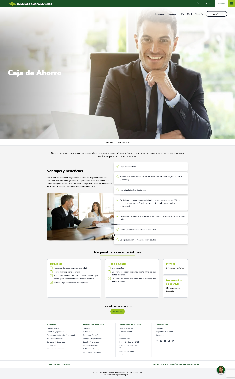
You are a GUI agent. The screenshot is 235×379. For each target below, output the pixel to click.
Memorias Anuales (90, 345)
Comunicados (52, 345)
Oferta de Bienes (126, 328)
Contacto (199, 14)
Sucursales (160, 335)
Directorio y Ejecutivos (55, 332)
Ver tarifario (118, 311)
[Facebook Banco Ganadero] (157, 340)
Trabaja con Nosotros (55, 349)
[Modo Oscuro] (198, 3)
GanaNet (216, 14)
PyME (181, 14)
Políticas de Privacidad (92, 352)
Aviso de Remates (126, 332)
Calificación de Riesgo (91, 349)
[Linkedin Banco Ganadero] (172, 340)
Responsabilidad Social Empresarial (61, 335)
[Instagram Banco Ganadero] (161, 340)
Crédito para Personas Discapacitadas (128, 346)
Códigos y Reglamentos (92, 338)
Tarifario (86, 328)
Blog (121, 335)
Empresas (159, 14)
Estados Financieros (91, 342)
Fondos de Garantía (91, 335)
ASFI (121, 355)
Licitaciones (87, 332)
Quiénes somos (53, 328)
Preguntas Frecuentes (164, 332)
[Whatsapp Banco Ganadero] (168, 340)
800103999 (65, 364)
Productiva (171, 14)
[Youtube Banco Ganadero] (165, 340)
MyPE (189, 14)
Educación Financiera (55, 338)
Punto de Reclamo (126, 351)
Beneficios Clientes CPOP (129, 342)
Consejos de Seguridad (56, 342)
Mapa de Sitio (124, 338)
